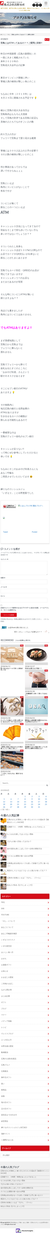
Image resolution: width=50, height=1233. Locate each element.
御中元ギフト (6, 1077)
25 (46, 804)
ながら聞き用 (6, 990)
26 (4, 807)
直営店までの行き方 (9, 1115)
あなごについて (7, 927)
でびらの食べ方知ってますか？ (19, 841)
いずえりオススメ (8, 940)
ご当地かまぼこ (7, 983)
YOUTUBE (5, 915)
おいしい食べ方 (7, 952)
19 (4, 804)
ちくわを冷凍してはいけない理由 (20, 834)
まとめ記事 (5, 996)
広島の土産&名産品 (8, 1059)
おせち (3, 958)
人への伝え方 (6, 1040)
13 (11, 802)
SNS (2, 908)
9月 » (8, 809)
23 (32, 804)
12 (4, 802)
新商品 (3, 1090)
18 (46, 802)
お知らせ (4, 971)
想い (3, 1084)
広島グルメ (5, 1065)
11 (46, 799)
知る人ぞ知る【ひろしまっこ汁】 (20, 885)
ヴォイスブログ (7, 1033)
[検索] (47, 785)
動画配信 (4, 1052)
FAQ (8, 34)
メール (4, 587)
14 (18, 802)
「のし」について (8, 921)
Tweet (5, 532)
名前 (3, 578)
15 (25, 802)
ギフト (3, 1002)
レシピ (3, 1027)
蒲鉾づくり (5, 1134)
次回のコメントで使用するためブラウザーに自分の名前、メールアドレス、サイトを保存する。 (25, 609)
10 (39, 799)
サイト (3, 596)
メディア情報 (6, 1021)
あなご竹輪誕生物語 (9, 933)
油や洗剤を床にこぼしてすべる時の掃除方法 (24, 849)
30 (32, 807)
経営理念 (4, 1121)
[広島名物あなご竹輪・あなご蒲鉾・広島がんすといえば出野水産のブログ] (12, 4)
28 (18, 807)
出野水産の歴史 (7, 1046)
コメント (4, 559)
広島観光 (4, 1071)
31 (39, 807)
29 (25, 807)
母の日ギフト (6, 1102)
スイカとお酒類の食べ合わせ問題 (20, 856)
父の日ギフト (6, 1109)
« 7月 (3, 809)
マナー (3, 1015)
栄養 (3, 1096)
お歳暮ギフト (6, 965)
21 (18, 804)
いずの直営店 (6, 946)
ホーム (4, 34)
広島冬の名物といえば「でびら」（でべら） (24, 878)
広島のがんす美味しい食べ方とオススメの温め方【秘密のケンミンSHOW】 (28, 820)
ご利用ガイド (37, 2)
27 (11, 807)
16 (32, 802)
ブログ (3, 1008)
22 (25, 804)
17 (39, 802)
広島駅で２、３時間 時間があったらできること (26, 827)
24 (39, 804)
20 (11, 804)
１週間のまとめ (7, 1140)
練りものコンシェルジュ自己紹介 (14, 1127)
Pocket (34, 532)
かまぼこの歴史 (7, 977)
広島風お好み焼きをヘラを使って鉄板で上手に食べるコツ (28, 864)
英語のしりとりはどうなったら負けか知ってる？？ (27, 870)
